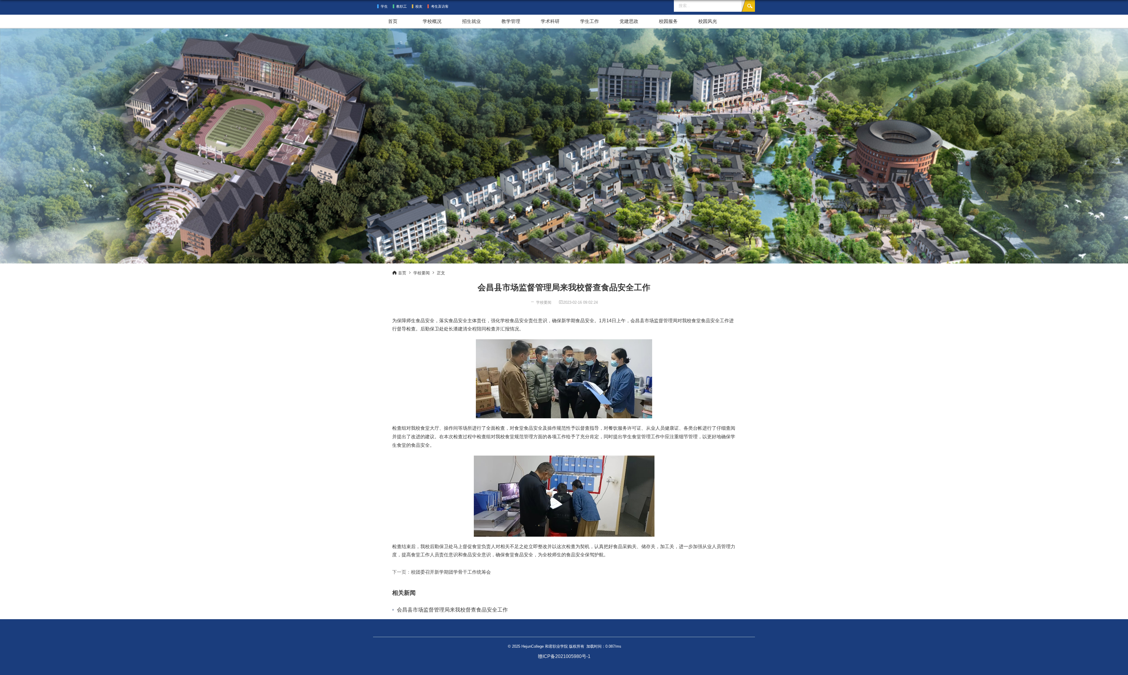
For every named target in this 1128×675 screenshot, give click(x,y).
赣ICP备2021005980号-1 (564, 656)
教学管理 (510, 21)
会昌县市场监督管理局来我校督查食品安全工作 (452, 610)
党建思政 (629, 21)
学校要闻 (421, 273)
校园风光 (707, 21)
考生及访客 (440, 6)
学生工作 (589, 21)
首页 (392, 21)
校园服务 (668, 21)
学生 (384, 6)
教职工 (401, 6)
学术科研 (550, 21)
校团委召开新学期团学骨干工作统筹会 (451, 572)
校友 (418, 6)
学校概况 (432, 21)
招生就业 (471, 21)
